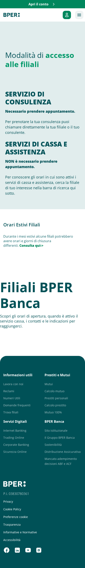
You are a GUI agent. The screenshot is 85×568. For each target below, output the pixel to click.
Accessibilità (11, 540)
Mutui (49, 384)
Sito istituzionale (56, 430)
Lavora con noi (13, 384)
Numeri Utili (11, 398)
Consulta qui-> (31, 245)
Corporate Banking (16, 445)
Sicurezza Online (15, 452)
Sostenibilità (53, 445)
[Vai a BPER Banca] (11, 15)
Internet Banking (14, 430)
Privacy (8, 501)
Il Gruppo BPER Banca (60, 438)
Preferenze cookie (15, 517)
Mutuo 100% (53, 412)
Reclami (8, 391)
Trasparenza (12, 524)
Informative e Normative (20, 532)
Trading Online (13, 438)
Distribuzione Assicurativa (63, 452)
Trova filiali (10, 412)
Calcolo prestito (55, 405)
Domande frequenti (17, 405)
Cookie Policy (12, 509)
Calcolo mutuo (54, 391)
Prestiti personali (56, 398)
